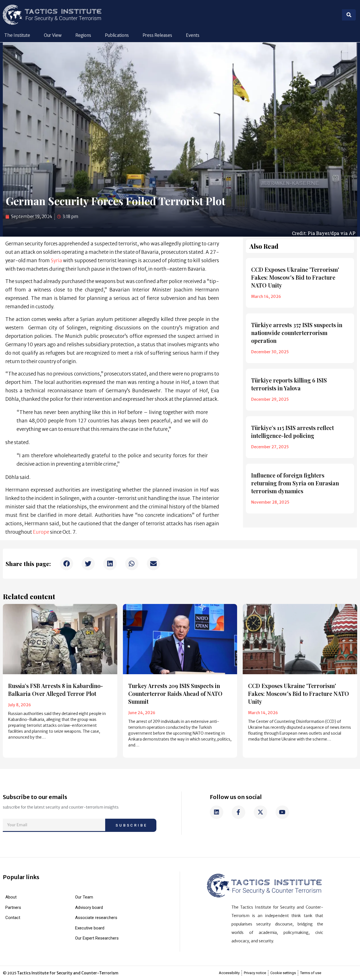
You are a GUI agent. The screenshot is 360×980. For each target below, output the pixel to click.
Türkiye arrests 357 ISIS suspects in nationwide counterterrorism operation (296, 332)
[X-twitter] (260, 812)
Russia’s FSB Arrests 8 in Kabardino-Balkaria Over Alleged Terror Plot (55, 689)
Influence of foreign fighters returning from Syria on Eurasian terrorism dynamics (295, 483)
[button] (66, 563)
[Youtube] (282, 812)
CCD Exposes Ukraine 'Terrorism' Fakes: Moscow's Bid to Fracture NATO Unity (295, 277)
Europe (41, 532)
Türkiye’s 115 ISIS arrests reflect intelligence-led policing (292, 431)
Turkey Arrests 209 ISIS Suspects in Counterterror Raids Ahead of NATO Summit (175, 693)
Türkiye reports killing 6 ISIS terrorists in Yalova (289, 384)
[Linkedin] (216, 812)
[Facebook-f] (238, 812)
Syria (57, 260)
